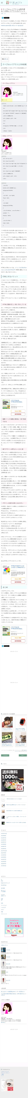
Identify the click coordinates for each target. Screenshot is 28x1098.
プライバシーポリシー (5, 1072)
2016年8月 (3, 857)
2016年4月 (3, 861)
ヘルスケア (3, 907)
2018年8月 (3, 844)
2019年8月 (3, 835)
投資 (2, 898)
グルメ (2, 909)
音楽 (2, 911)
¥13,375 (8, 980)
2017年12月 (4, 850)
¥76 (7, 972)
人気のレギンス (4, 945)
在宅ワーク (3, 895)
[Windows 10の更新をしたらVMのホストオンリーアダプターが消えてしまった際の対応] (7, 722)
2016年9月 (3, 855)
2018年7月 (3, 846)
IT (23, 750)
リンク (2, 1075)
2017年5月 (3, 852)
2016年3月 (3, 863)
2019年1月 (3, 842)
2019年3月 (3, 840)
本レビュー (3, 890)
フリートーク (4, 913)
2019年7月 (3, 837)
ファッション (4, 905)
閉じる (6, 59)
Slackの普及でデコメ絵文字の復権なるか (14, 810)
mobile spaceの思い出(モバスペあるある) (12, 25)
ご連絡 (2, 1074)
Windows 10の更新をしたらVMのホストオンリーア (7, 730)
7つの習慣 (3, 891)
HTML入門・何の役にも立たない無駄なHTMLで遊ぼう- (20, 745)
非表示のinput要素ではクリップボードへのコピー (16, 804)
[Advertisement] (14, 666)
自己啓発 (3, 888)
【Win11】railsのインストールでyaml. (14, 798)
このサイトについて (5, 1071)
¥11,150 (8, 963)
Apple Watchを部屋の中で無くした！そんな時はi (20, 730)
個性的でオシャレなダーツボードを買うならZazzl (16, 822)
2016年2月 (3, 865)
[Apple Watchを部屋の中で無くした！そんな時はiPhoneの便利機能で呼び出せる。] (20, 722)
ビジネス (3, 894)
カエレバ (15, 404)
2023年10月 (4, 833)
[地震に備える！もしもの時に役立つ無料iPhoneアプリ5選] (7, 737)
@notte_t (3, 1022)
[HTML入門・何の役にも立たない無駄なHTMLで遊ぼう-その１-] (20, 737)
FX (1, 900)
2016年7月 (3, 859)
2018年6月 (3, 848)
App (2, 880)
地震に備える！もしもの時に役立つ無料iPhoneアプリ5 (7, 745)
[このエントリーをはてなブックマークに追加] (2, 17)
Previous (6, 755)
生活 (2, 903)
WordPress (3, 885)
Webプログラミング (5, 882)
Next (22, 755)
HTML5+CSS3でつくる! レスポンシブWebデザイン (18, 566)
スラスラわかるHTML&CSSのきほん (16, 401)
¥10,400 (8, 949)
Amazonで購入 (18, 411)
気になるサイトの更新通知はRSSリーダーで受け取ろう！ (13, 991)
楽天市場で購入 (18, 414)
